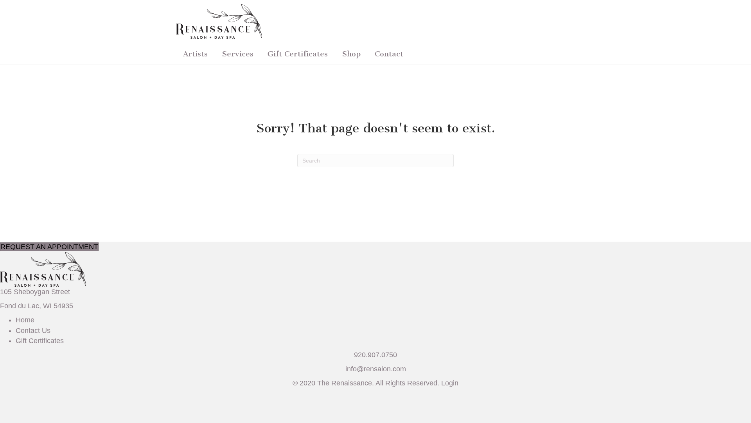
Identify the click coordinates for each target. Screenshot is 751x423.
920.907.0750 (375, 355)
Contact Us (33, 330)
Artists (195, 53)
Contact (389, 53)
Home (25, 320)
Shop (351, 53)
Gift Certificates (298, 53)
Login (449, 383)
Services (237, 53)
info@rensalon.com (375, 369)
